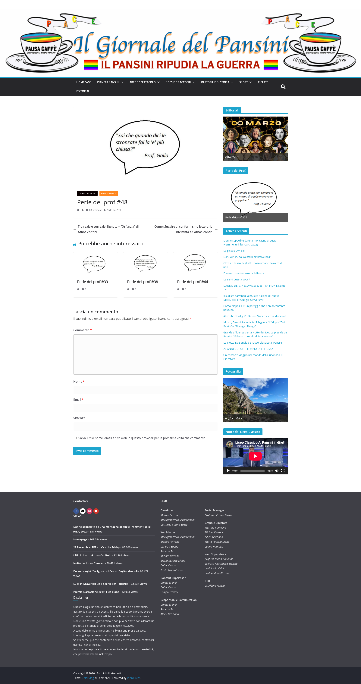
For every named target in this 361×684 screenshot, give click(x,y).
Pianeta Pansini (108, 82)
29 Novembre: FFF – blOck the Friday (96, 547)
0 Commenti (95, 210)
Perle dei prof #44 (192, 281)
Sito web (79, 418)
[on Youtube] (96, 511)
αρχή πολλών (233, 418)
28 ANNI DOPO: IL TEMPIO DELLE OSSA (248, 349)
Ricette (263, 82)
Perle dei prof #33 (92, 281)
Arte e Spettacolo (143, 82)
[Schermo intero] (283, 471)
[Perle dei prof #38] (145, 255)
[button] (121, 82)
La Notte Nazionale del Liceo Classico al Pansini (252, 342)
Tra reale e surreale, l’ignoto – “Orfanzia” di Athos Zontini (108, 229)
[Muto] (277, 471)
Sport (243, 82)
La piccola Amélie (234, 250)
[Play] (228, 471)
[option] (255, 139)
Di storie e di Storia (215, 82)
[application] (255, 456)
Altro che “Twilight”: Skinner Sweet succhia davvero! (254, 316)
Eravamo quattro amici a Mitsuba (243, 273)
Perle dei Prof (114, 210)
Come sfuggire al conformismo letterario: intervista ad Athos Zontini (183, 229)
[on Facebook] (76, 511)
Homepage (83, 82)
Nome (79, 381)
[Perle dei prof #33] (95, 255)
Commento (82, 330)
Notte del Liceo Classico (88, 563)
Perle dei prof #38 (142, 281)
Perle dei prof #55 (236, 217)
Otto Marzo (232, 157)
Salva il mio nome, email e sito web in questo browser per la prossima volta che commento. (142, 438)
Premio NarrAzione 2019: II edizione (96, 592)
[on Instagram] (89, 511)
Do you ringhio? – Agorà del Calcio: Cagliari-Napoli (105, 571)
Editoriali (83, 91)
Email (78, 400)
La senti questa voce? (236, 279)
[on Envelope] (83, 511)
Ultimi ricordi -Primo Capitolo (92, 555)
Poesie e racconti (178, 82)
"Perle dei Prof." (87, 193)
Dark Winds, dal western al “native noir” (247, 257)
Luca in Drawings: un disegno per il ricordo (100, 584)
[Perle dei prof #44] (195, 255)
